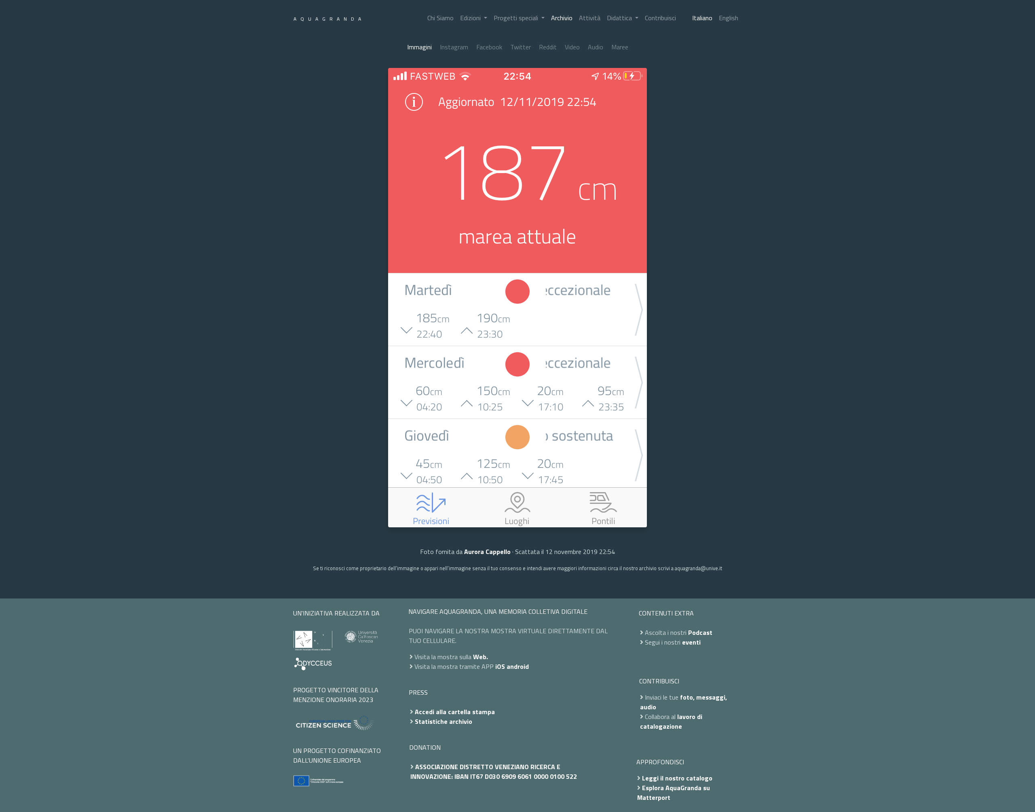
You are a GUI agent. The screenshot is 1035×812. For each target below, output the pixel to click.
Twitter (520, 47)
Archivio (561, 18)
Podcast (700, 632)
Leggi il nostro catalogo (677, 778)
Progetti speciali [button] (517, 18)
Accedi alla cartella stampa (455, 712)
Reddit (548, 47)
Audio (595, 47)
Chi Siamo (440, 18)
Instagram (454, 47)
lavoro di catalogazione (671, 721)
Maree (619, 47)
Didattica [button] (620, 18)
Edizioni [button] (471, 18)
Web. (480, 657)
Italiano (702, 18)
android (518, 666)
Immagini (419, 47)
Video (572, 47)
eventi (691, 642)
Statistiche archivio (443, 721)
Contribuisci (660, 18)
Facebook (489, 47)
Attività (589, 18)
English (728, 18)
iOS (500, 666)
